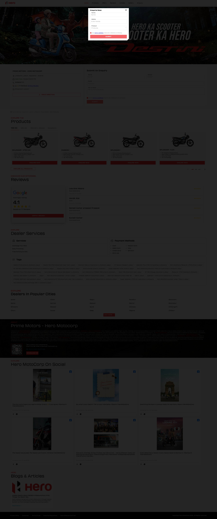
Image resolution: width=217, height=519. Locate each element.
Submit (108, 36)
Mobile (93, 19)
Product (94, 26)
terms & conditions (99, 32)
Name (93, 13)
